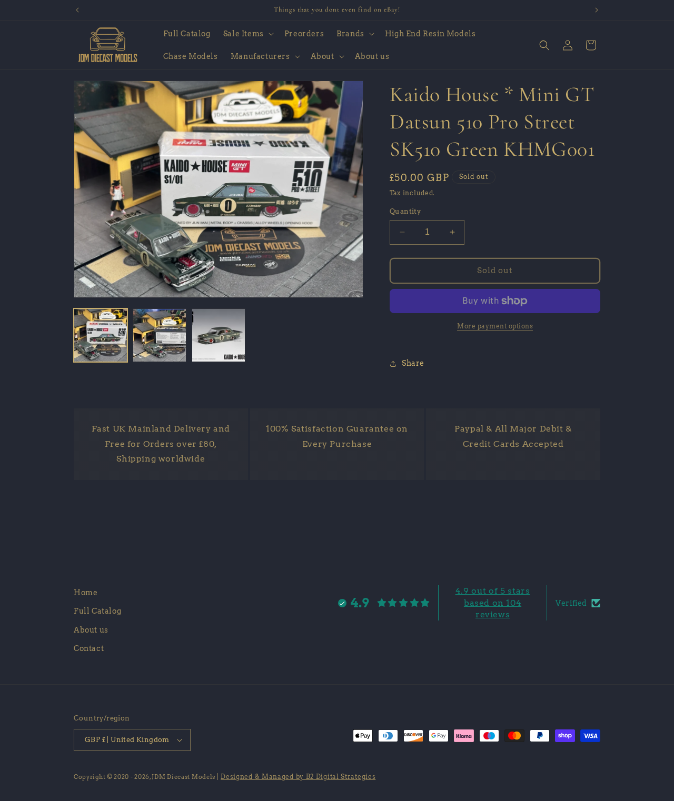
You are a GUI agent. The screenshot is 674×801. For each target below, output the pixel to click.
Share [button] (413, 363)
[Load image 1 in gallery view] (100, 335)
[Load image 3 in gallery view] (218, 335)
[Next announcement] (596, 10)
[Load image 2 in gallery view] (159, 335)
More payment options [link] (495, 326)
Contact (89, 648)
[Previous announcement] (77, 10)
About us (91, 630)
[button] (247, 34)
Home (85, 592)
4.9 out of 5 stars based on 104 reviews (492, 602)
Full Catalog (97, 611)
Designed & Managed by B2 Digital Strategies (298, 776)
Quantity (405, 211)
